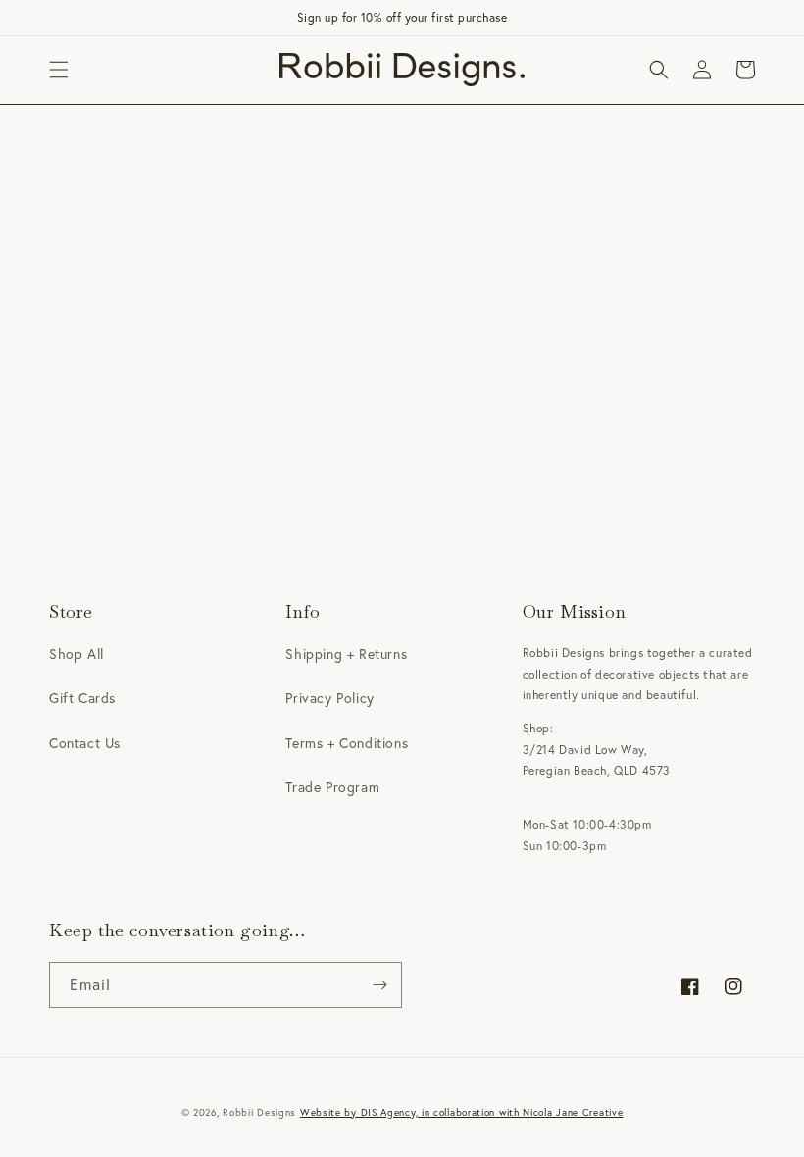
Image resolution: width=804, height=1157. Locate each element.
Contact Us (85, 743)
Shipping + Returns (346, 654)
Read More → (560, 879)
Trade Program (332, 787)
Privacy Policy (329, 698)
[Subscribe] (379, 985)
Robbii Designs (259, 1112)
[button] (58, 69)
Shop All (76, 654)
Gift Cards (82, 698)
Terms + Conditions (346, 743)
